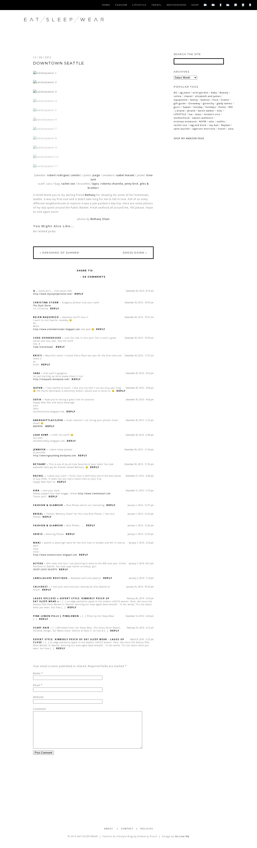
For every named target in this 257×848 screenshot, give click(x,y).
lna (191, 114)
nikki (37, 542)
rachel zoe (68, 183)
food (215, 99)
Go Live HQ (182, 836)
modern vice (212, 114)
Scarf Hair (41, 627)
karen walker (206, 110)
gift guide (180, 103)
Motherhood (176, 5)
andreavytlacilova (48, 420)
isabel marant (125, 175)
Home (106, 5)
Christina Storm (46, 302)
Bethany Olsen (100, 219)
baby (214, 92)
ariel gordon (200, 92)
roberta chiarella (112, 183)
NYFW (202, 121)
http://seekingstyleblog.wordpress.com (54, 455)
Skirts (38, 534)
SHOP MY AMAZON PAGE (189, 138)
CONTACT (127, 828)
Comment (39, 709)
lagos (95, 183)
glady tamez (224, 103)
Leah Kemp (41, 434)
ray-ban (214, 125)
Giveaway (194, 103)
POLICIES (146, 828)
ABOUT (109, 828)
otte (211, 121)
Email (36, 685)
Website (38, 697)
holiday (198, 106)
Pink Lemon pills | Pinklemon (56, 616)
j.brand (180, 110)
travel (221, 128)
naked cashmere (202, 117)
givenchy (208, 103)
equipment (181, 99)
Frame (225, 99)
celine (178, 96)
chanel (188, 96)
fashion (205, 99)
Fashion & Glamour (48, 505)
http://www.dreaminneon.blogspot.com (55, 554)
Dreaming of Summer (59, 252)
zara (231, 128)
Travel (157, 5)
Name (37, 673)
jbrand (191, 110)
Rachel (38, 475)
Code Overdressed (47, 337)
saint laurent (182, 128)
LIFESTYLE (180, 114)
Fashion (121, 5)
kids (219, 110)
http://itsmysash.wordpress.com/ (51, 379)
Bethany (90, 195)
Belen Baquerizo (46, 317)
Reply (79, 294)
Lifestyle (139, 5)
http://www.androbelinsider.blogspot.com (56, 329)
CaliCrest (40, 586)
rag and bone (198, 125)
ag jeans (185, 92)
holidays (210, 106)
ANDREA (38, 426)
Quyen (38, 387)
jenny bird (131, 183)
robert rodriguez (58, 175)
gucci (177, 106)
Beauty (224, 92)
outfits (221, 121)
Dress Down (135, 252)
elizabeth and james (208, 96)
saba (36, 373)
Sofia (37, 399)
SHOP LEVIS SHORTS (45, 569)
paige (96, 175)
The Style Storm (42, 305)
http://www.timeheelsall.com (94, 493)
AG (175, 92)
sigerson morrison (203, 128)
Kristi (37, 355)
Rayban (225, 125)
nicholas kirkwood (185, 121)
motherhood (182, 117)
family (194, 99)
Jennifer (39, 449)
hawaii (187, 106)
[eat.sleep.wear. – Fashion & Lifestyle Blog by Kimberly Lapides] (77, 28)
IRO (230, 106)
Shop (195, 5)
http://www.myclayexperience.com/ (52, 293)
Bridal (38, 513)
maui (198, 114)
